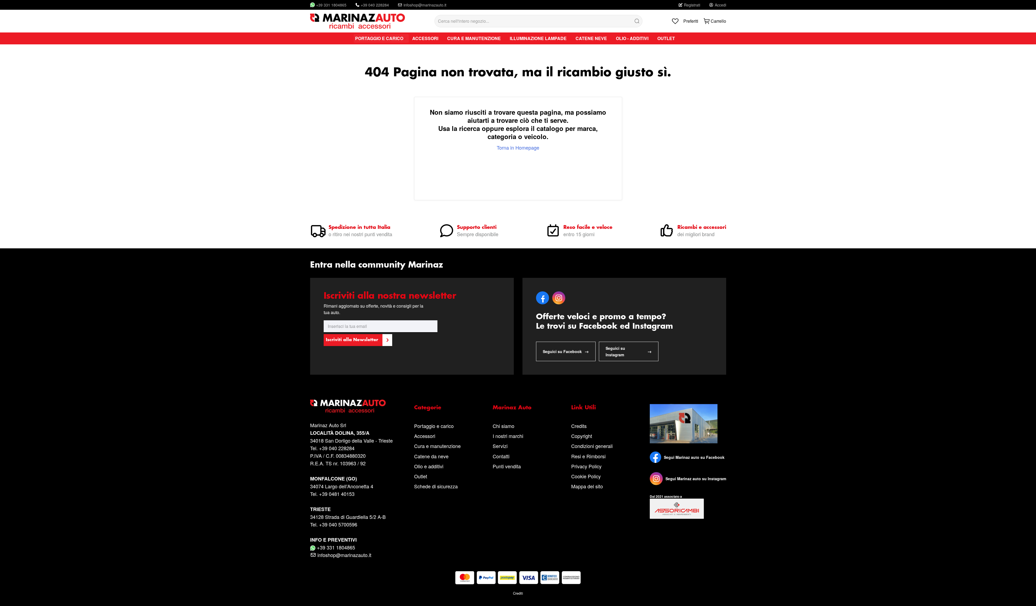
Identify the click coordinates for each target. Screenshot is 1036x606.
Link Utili (583, 408)
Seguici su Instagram (629, 351)
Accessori (424, 435)
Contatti (501, 456)
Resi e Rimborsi (588, 456)
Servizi (500, 445)
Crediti (518, 593)
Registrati (692, 5)
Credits (579, 425)
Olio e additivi (428, 466)
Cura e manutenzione (437, 445)
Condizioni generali (592, 445)
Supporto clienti (476, 227)
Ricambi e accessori (701, 227)
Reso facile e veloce (587, 227)
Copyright (581, 435)
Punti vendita (507, 466)
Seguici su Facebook (566, 351)
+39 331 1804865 (331, 5)
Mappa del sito (587, 486)
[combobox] (538, 21)
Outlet (420, 476)
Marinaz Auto (512, 408)
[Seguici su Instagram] (656, 478)
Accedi (720, 5)
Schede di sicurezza (436, 486)
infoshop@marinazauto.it (425, 5)
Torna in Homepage (518, 147)
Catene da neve (431, 456)
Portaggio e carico (434, 425)
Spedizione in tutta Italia (359, 227)
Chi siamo (503, 425)
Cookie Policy (586, 476)
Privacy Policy (586, 466)
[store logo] (357, 21)
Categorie (427, 408)
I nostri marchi (508, 435)
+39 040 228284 (375, 5)
